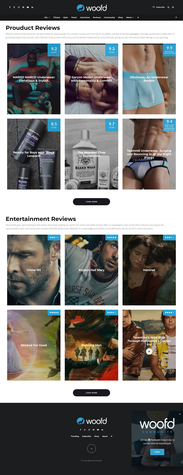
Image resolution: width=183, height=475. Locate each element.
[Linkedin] (32, 7)
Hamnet (149, 270)
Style (65, 17)
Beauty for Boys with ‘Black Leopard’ (34, 154)
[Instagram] (19, 7)
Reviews (97, 17)
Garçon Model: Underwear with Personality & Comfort (91, 78)
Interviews (85, 17)
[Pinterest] (23, 7)
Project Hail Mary (92, 270)
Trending (75, 436)
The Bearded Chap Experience (92, 154)
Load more (91, 202)
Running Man (91, 345)
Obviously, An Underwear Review (149, 78)
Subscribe (86, 436)
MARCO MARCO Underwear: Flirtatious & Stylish (34, 78)
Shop (120, 17)
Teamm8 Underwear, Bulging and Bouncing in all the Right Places (149, 154)
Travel (74, 17)
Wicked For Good (34, 345)
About (129, 17)
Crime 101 (34, 270)
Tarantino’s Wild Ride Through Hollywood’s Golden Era (149, 341)
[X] (14, 7)
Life (46, 17)
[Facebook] (10, 7)
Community (109, 17)
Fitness (56, 17)
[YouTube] (27, 7)
